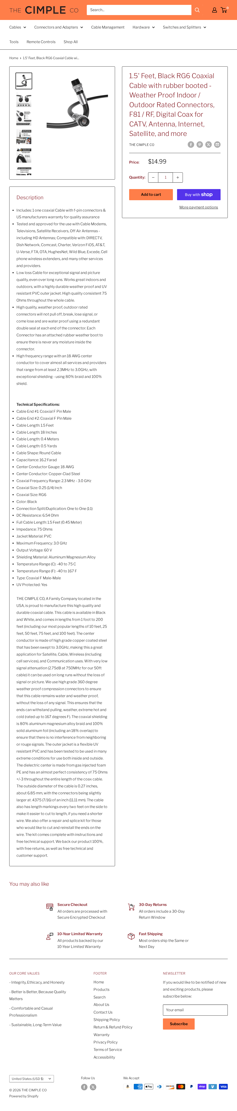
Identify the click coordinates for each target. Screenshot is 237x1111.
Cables (15, 27)
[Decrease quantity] (153, 177)
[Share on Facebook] (191, 144)
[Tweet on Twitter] (208, 144)
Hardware (141, 27)
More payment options (198, 207)
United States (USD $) (28, 1079)
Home (13, 58)
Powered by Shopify (23, 1096)
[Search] (197, 10)
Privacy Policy (106, 1042)
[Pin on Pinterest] (199, 144)
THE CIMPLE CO (141, 145)
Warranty (101, 1035)
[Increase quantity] (178, 177)
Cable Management (108, 27)
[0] (224, 10)
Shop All (71, 42)
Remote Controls (41, 42)
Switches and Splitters (182, 27)
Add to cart (151, 194)
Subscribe (179, 1024)
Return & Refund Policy (113, 1027)
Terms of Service (108, 1049)
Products (101, 989)
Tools (14, 42)
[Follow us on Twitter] (93, 1087)
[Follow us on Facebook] (84, 1087)
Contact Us (103, 1012)
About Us (101, 1004)
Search (100, 997)
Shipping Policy (107, 1020)
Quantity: (137, 177)
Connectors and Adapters (56, 27)
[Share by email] (217, 144)
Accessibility (104, 1057)
